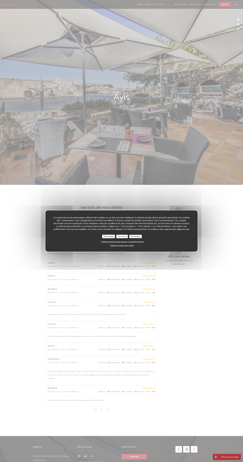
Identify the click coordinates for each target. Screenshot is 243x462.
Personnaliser (135, 236)
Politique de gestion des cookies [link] (122, 245)
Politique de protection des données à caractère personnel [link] (122, 242)
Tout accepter (109, 236)
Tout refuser (122, 236)
